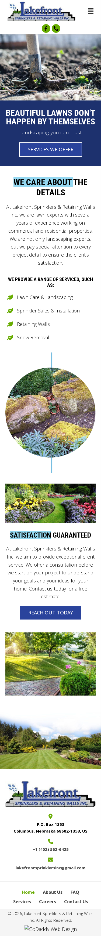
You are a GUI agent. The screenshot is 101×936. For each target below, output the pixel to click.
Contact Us (76, 902)
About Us (52, 892)
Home (28, 892)
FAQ (75, 892)
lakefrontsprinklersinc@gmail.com (50, 867)
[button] (46, 28)
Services (22, 902)
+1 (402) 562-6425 (51, 849)
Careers (47, 902)
